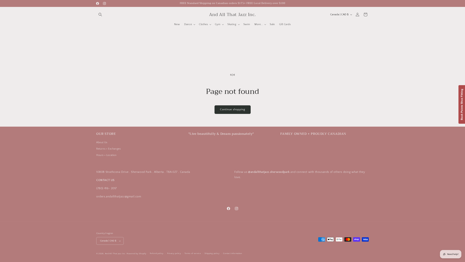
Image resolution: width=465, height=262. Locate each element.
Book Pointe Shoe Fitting (461, 104)
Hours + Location (106, 155)
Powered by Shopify (136, 254)
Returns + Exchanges (108, 148)
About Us (101, 142)
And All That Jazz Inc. (115, 254)
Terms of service (193, 253)
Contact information (232, 253)
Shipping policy (212, 253)
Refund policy (156, 253)
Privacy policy (174, 253)
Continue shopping (232, 109)
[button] (100, 15)
